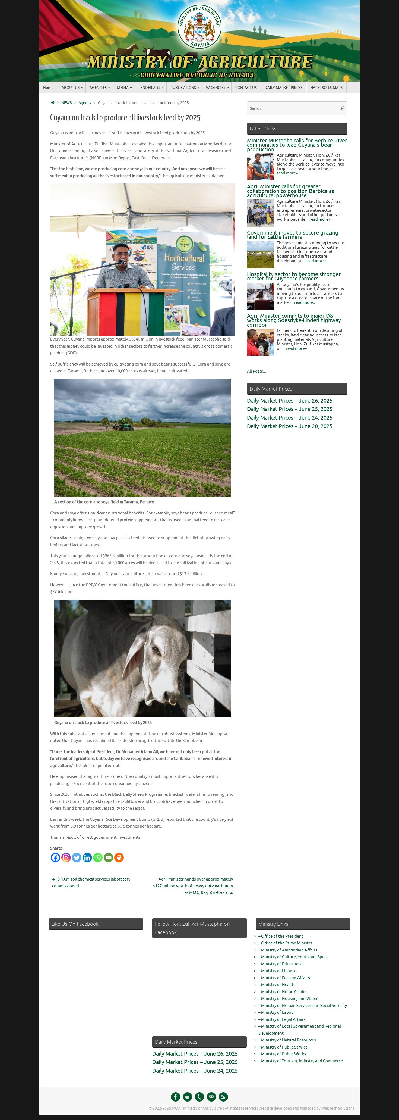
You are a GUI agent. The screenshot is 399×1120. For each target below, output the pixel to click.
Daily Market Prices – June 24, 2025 (289, 417)
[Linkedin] (87, 857)
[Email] (108, 857)
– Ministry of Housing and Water (288, 998)
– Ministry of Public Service (283, 1047)
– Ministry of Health (276, 984)
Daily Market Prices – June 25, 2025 (289, 409)
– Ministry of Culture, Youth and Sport (293, 957)
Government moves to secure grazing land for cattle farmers (292, 235)
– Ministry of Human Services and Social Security (302, 1005)
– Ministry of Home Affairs (282, 991)
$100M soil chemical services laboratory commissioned (91, 883)
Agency (84, 103)
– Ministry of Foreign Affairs (284, 978)
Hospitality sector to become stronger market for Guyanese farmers (294, 276)
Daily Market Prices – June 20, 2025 (289, 426)
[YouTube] (187, 1097)
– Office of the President (280, 936)
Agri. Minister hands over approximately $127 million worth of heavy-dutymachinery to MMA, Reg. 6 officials (193, 886)
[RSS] (223, 1097)
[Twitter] (76, 857)
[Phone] (199, 1097)
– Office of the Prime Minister (285, 943)
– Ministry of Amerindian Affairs (287, 950)
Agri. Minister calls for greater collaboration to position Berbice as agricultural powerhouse (290, 191)
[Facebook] (55, 857)
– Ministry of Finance (277, 971)
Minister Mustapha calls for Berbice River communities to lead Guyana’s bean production (297, 145)
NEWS (66, 103)
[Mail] (211, 1097)
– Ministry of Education (279, 964)
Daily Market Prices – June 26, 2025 (289, 400)
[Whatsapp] (98, 857)
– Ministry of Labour (276, 1012)
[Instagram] (66, 857)
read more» (287, 173)
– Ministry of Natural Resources (287, 1040)
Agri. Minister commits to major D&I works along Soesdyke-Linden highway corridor (294, 320)
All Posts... (256, 371)
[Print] (119, 857)
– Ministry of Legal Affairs (282, 1019)
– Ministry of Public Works (282, 1054)
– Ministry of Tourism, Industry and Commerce (300, 1061)
